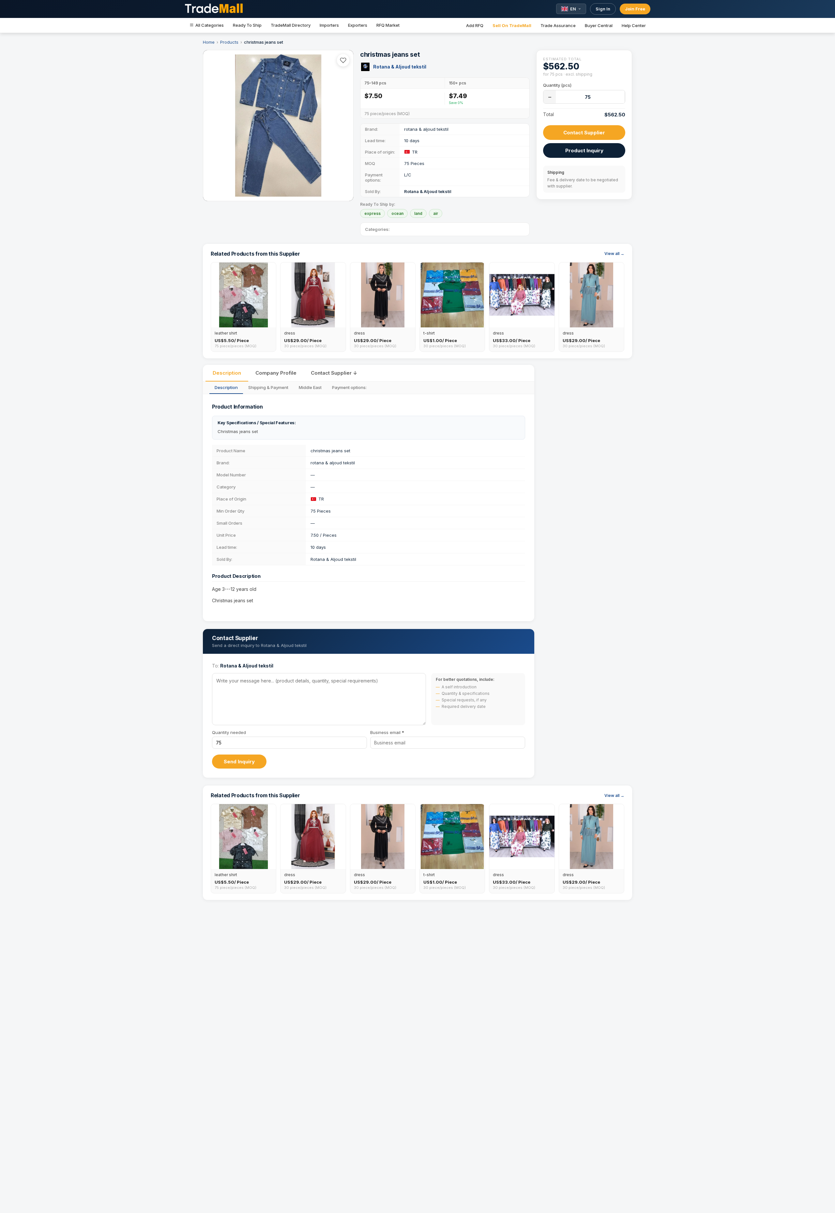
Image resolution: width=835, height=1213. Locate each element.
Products (229, 42)
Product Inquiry (584, 150)
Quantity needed (229, 732)
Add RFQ (474, 25)
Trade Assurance (558, 25)
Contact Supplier (584, 132)
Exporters (357, 25)
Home (209, 42)
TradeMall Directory (291, 25)
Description (227, 373)
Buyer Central (599, 25)
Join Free (635, 8)
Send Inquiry (239, 761)
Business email (387, 732)
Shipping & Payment (268, 387)
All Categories (209, 25)
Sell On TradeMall (512, 25)
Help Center (634, 25)
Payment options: (349, 387)
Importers (329, 25)
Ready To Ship (247, 25)
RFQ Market (388, 25)
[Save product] (343, 60)
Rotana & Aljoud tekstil (399, 66)
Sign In (603, 8)
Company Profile (275, 373)
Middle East (310, 387)
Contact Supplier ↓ (334, 373)
